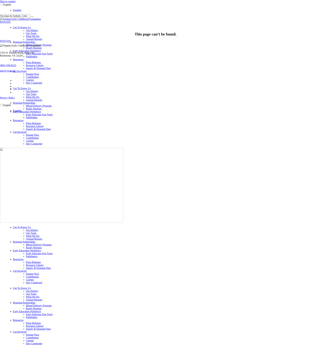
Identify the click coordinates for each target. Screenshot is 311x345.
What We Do (32, 36)
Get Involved (19, 71)
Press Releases (33, 62)
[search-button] (32, 16)
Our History (32, 30)
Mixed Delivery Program (39, 105)
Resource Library (35, 65)
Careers (30, 80)
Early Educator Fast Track (39, 53)
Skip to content (7, 1)
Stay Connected (34, 82)
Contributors (32, 77)
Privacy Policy (7, 97)
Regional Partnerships (24, 42)
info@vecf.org (7, 70)
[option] (162, 10)
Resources (18, 59)
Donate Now (32, 74)
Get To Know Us (22, 27)
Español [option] (17, 10)
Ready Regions (34, 47)
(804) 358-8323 (8, 65)
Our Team (31, 33)
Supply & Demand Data (38, 68)
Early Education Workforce (27, 50)
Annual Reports (34, 39)
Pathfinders (31, 56)
